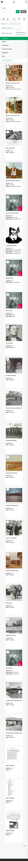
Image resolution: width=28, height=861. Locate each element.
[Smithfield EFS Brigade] (14, 430)
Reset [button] (23, 11)
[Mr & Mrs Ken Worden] (14, 365)
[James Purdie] (14, 658)
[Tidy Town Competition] (14, 528)
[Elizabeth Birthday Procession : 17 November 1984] (14, 170)
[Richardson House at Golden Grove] (14, 398)
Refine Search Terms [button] (15, 23)
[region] (14, 50)
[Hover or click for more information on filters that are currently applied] (25, 32)
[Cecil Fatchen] (14, 593)
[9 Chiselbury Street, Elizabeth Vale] (14, 723)
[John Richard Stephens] (14, 235)
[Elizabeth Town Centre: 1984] (14, 73)
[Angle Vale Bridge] (14, 755)
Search (4, 8)
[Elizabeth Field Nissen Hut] (14, 495)
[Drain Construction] (14, 138)
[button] (17, 11)
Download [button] (8, 19)
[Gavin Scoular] (14, 300)
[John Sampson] (14, 333)
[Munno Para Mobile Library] (14, 560)
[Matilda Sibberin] (14, 268)
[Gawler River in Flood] (14, 625)
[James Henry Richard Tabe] (14, 203)
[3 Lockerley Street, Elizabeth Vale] (14, 690)
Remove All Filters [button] (20, 34)
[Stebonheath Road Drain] (14, 463)
